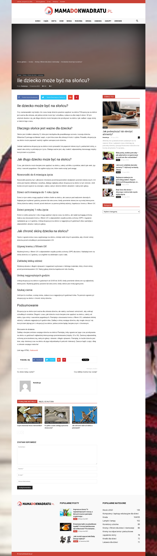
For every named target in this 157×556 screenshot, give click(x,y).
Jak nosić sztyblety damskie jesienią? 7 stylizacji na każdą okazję (127, 167)
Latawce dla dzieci (110, 542)
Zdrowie (118, 21)
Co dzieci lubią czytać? (25, 372)
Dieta (53, 21)
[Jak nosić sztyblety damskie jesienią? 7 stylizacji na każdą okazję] (108, 168)
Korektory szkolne (110, 524)
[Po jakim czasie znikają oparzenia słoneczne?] (57, 415)
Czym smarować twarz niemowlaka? (29, 425)
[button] (137, 21)
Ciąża (46, 21)
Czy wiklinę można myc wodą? (85, 372)
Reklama (55, 1)
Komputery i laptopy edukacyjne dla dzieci (120, 513)
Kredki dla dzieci (109, 538)
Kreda (105, 517)
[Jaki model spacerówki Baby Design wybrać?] (65, 539)
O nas (49, 1)
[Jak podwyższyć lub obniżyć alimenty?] (121, 115)
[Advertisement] (78, 43)
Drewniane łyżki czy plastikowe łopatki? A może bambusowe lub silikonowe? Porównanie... (84, 526)
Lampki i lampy (109, 520)
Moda (69, 21)
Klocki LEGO (108, 510)
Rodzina (78, 21)
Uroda (88, 21)
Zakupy (108, 21)
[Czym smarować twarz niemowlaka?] (29, 415)
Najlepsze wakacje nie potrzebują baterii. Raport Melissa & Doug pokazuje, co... (127, 179)
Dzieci (37, 21)
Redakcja (24, 86)
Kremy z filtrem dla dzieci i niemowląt (33, 75)
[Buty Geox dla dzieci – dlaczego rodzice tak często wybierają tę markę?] (108, 193)
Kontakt (62, 1)
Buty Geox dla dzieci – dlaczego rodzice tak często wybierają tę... (127, 192)
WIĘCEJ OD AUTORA (46, 402)
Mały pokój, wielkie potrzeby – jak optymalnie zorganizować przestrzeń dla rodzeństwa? (127, 155)
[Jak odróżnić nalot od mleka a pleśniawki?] (84, 415)
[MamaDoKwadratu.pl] (78, 11)
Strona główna (40, 1)
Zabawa (98, 21)
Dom (61, 21)
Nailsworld (34, 350)
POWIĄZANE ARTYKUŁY (27, 402)
